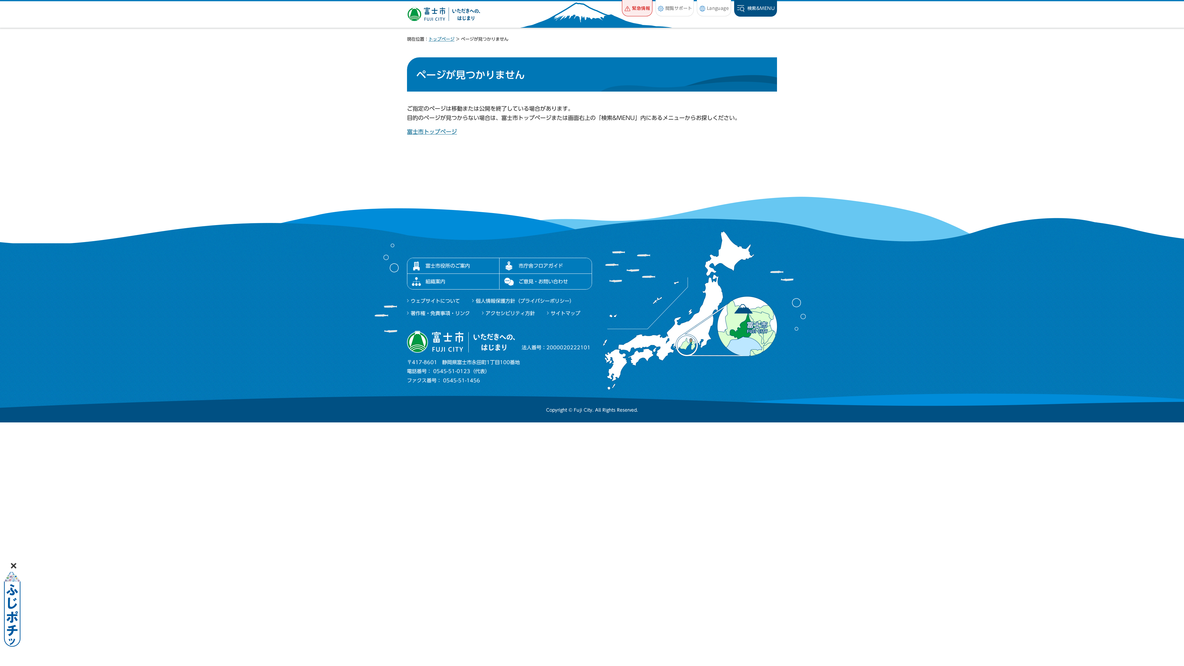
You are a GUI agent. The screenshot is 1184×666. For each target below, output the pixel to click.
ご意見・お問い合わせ (543, 281)
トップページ (441, 39)
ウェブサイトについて (435, 300)
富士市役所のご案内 (448, 265)
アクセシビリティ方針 (510, 313)
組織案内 (435, 281)
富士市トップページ (432, 131)
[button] (637, 8)
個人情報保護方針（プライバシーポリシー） (525, 300)
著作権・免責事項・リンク (440, 313)
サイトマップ (565, 313)
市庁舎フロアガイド (541, 265)
